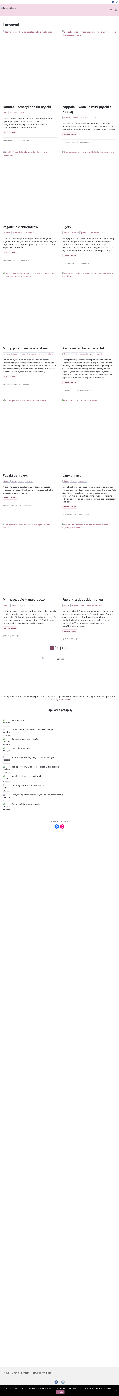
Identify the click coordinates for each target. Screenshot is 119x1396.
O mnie (15, 1372)
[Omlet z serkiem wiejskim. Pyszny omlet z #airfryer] (22, 903)
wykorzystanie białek (94, 605)
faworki (74, 354)
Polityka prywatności (42, 1372)
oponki (91, 354)
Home (6, 1372)
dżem (21, 481)
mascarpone (30, 233)
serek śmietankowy (46, 354)
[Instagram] (117, 2)
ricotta (93, 117)
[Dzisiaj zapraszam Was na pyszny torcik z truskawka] (96, 1063)
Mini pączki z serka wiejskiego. (26, 348)
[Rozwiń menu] (110, 10)
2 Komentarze (84, 390)
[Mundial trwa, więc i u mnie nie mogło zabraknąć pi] (7, 1011)
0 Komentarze (24, 140)
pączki (22, 113)
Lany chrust (71, 475)
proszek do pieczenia (80, 117)
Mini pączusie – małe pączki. (25, 599)
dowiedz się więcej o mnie (59, 699)
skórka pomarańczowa (97, 233)
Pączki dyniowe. (15, 475)
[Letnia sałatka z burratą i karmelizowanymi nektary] (67, 932)
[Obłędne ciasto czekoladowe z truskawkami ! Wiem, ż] (81, 1105)
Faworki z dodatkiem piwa (82, 599)
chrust (65, 481)
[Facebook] (113, 2)
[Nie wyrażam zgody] (116, 1390)
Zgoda (60, 1392)
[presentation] (30, 66)
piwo (82, 605)
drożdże (66, 233)
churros (66, 354)
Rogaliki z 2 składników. (21, 227)
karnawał (13, 113)
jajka (5, 113)
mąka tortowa (18, 233)
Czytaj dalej (10, 132)
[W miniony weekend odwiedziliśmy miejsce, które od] (52, 1032)
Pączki (67, 227)
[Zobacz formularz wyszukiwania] (116, 10)
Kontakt (25, 1372)
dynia (14, 481)
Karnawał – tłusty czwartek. (84, 348)
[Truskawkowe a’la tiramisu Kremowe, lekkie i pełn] (37, 971)
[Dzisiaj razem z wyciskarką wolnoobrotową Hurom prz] (111, 920)
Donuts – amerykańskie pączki (27, 107)
